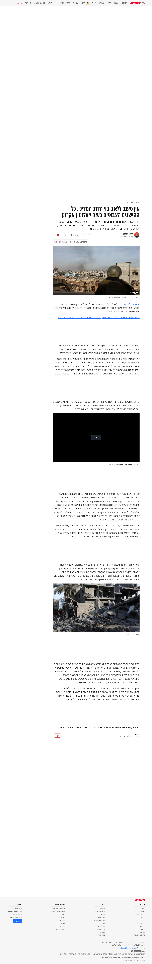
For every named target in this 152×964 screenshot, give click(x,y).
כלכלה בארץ (141, 914)
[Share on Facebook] (83, 235)
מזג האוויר (142, 932)
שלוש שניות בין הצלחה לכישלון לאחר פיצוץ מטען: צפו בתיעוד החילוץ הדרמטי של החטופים (99, 317)
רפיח (138, 737)
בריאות (75, 3)
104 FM (62, 923)
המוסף (103, 923)
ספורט (101, 3)
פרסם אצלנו (101, 911)
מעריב (138, 202)
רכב (56, 3)
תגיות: (137, 735)
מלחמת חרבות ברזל (126, 737)
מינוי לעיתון (101, 926)
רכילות (82, 3)
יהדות (143, 929)
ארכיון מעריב (101, 929)
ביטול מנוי (102, 935)
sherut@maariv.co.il (128, 948)
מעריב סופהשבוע (99, 920)
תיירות (50, 3)
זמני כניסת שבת (39, 3)
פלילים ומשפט (65, 3)
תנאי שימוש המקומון (16, 917)
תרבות (94, 3)
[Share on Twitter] (77, 235)
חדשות (124, 3)
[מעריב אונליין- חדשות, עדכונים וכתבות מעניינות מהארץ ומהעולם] (135, 3)
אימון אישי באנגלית (59, 908)
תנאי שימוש (18, 908)
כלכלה (108, 3)
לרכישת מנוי (17, 3)
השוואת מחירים (60, 929)
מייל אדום (102, 914)
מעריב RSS (101, 917)
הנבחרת (117, 3)
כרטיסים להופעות (139, 935)
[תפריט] (143, 3)
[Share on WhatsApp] (72, 235)
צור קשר (102, 908)
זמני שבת (62, 926)
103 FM (62, 917)
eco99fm (62, 920)
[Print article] (66, 235)
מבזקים (142, 911)
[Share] (89, 235)
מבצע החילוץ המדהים (130, 304)
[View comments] (57, 235)
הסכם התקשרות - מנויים (14, 911)
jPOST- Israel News (58, 911)
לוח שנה (28, 3)
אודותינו (102, 932)
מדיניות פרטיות (17, 914)
